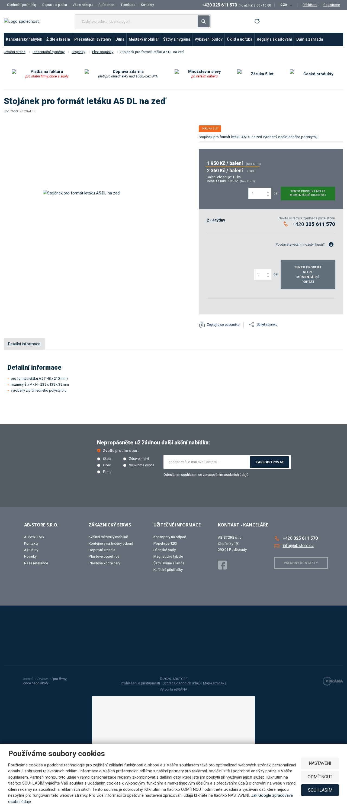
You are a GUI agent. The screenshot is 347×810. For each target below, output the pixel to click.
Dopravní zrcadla (102, 550)
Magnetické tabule (168, 556)
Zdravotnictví (139, 459)
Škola (107, 459)
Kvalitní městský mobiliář (108, 537)
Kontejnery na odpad (169, 537)
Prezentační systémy (92, 39)
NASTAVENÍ (320, 763)
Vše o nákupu (83, 5)
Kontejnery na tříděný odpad (111, 543)
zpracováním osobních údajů (225, 475)
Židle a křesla (58, 39)
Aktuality (31, 550)
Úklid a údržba (239, 39)
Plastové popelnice (104, 556)
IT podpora (127, 5)
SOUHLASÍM (320, 790)
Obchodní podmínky (22, 5)
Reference (106, 5)
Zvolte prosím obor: (121, 450)
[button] (285, 5)
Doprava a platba (54, 5)
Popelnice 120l (165, 543)
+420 (313, 224)
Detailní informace (24, 343)
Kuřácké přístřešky (168, 570)
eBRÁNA (180, 689)
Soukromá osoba (141, 465)
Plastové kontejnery (104, 563)
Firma (107, 472)
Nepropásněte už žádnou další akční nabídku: (153, 442)
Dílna (119, 39)
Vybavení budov (209, 39)
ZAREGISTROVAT (269, 462)
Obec (107, 465)
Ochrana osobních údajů (181, 683)
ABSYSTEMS (34, 537)
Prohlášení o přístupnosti (140, 683)
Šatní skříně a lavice (168, 563)
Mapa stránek (213, 683)
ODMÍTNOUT (320, 776)
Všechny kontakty (301, 563)
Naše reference (36, 563)
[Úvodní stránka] (22, 21)
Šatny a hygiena (176, 39)
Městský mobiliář (144, 39)
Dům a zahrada (309, 39)
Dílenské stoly (164, 550)
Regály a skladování (274, 39)
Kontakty (147, 5)
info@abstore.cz (298, 545)
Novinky (30, 556)
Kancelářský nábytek (24, 39)
